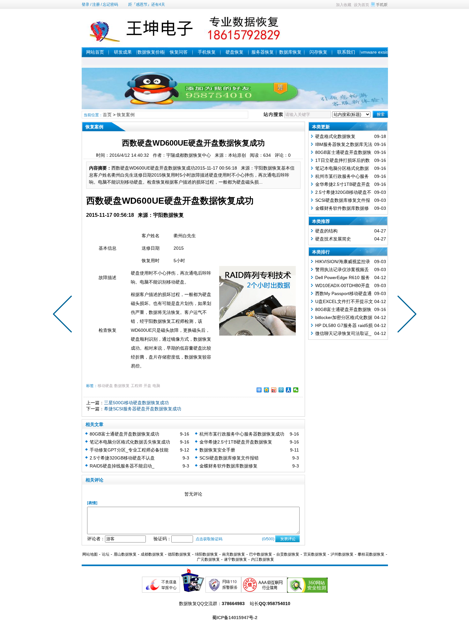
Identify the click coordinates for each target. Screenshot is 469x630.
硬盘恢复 (234, 52)
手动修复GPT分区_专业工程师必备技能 (129, 449)
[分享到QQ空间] (266, 389)
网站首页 (95, 52)
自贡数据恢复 (287, 554)
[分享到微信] (296, 389)
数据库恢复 (290, 52)
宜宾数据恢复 (314, 554)
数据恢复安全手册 (217, 449)
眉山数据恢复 (125, 554)
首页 (107, 114)
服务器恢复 (262, 52)
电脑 (156, 385)
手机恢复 (207, 52)
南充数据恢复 (233, 554)
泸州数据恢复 (342, 554)
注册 (96, 4)
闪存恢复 (318, 52)
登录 (85, 4)
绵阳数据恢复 (206, 554)
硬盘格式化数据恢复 (335, 136)
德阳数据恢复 (179, 554)
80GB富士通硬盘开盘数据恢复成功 (124, 433)
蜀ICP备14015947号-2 (234, 617)
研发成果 (123, 52)
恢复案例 (126, 114)
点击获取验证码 (209, 539)
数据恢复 (122, 385)
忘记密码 (110, 4)
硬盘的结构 (326, 230)
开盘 (147, 385)
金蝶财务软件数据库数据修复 (228, 465)
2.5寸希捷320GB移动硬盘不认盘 (122, 457)
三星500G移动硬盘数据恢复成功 (136, 402)
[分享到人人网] (288, 389)
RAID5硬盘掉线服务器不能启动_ (122, 465)
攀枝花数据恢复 (371, 554)
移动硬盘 (105, 385)
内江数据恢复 (262, 559)
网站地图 (90, 554)
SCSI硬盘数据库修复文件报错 (229, 457)
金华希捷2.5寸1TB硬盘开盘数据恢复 (235, 441)
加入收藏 (343, 5)
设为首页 (361, 5)
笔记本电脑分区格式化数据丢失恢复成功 (130, 441)
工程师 (136, 385)
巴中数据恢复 (260, 554)
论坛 (105, 554)
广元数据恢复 (208, 559)
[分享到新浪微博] (274, 389)
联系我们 (346, 52)
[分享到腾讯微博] (281, 389)
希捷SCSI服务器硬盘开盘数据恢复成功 (142, 408)
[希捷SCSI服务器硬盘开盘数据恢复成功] (64, 315)
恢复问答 (179, 52)
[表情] (92, 503)
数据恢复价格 (151, 52)
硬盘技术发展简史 (333, 238)
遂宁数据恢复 (235, 559)
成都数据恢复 (152, 554)
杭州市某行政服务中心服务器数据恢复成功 (241, 433)
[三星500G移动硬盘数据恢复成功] (405, 315)
